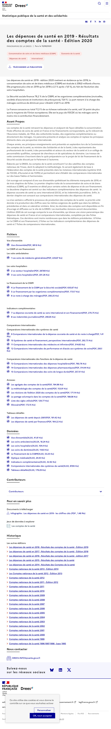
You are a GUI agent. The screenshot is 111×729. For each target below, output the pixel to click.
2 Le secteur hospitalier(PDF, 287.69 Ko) (30, 270)
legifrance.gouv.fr (87, 702)
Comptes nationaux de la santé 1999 (26, 639)
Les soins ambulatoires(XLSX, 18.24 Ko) (30, 441)
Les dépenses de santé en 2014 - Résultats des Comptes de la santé (42, 564)
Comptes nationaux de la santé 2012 (26, 577)
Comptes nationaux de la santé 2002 (27, 626)
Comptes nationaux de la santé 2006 (27, 608)
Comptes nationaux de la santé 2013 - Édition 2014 (33, 569)
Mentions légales (67, 714)
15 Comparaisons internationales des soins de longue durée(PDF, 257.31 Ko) (48, 371)
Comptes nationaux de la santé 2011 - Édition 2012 (33, 582)
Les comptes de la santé (23, 526)
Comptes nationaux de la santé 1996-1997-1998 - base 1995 (37, 643)
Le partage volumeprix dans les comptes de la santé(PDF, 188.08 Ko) (44, 396)
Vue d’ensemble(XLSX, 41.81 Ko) (27, 437)
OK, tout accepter (42, 715)
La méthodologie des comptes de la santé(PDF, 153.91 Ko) (39, 388)
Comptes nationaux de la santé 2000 (27, 634)
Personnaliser (44, 710)
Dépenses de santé (17, 58)
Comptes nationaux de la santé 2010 (26, 591)
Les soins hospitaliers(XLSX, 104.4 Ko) (29, 445)
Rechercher (99, 3)
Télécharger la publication (27, 67)
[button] (55, 492)
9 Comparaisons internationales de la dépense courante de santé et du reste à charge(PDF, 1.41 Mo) (55, 335)
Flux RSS (81, 714)
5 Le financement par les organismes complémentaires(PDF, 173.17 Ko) (45, 291)
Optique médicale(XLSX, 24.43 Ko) (28, 457)
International (37, 58)
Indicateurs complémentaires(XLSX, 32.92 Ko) (33, 461)
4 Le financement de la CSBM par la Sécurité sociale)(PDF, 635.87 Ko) (44, 287)
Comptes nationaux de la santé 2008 (27, 599)
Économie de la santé (70, 53)
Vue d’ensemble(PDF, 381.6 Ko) (26, 245)
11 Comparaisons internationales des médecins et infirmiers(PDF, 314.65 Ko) (48, 344)
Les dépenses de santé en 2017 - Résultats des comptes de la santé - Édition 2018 (48, 551)
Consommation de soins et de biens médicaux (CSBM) (32, 53)
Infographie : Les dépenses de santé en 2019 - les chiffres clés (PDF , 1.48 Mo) (48, 513)
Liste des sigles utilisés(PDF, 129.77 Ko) (30, 400)
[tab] (55, 492)
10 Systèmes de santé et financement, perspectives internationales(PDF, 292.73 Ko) (51, 340)
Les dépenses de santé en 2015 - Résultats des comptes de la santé (41, 560)
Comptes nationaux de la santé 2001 (26, 630)
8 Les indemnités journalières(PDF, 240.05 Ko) (33, 316)
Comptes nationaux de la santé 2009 (27, 595)
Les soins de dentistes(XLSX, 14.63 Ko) (30, 449)
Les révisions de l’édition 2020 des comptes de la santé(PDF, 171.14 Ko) (45, 392)
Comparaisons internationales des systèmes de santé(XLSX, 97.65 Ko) (45, 465)
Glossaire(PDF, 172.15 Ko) (23, 404)
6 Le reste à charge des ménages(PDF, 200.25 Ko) (35, 295)
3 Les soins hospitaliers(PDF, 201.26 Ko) (30, 274)
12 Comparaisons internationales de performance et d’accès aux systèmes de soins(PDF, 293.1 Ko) (54, 349)
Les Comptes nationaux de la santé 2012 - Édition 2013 (35, 573)
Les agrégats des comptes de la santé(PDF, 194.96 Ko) (37, 384)
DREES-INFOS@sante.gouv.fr (26, 658)
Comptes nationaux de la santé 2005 (27, 612)
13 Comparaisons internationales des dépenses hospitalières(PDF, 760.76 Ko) (48, 363)
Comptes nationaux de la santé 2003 (27, 621)
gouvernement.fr (65, 702)
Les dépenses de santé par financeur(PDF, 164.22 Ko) (37, 421)
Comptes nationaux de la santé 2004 (27, 617)
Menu (107, 3)
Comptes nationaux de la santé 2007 (27, 604)
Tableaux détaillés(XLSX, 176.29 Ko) (28, 470)
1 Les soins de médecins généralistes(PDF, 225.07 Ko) (36, 257)
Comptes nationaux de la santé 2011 (26, 586)
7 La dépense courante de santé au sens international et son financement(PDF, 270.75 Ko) (55, 312)
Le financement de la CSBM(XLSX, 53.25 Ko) (32, 453)
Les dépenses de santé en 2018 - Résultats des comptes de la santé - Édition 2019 (48, 547)
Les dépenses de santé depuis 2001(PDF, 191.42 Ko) (36, 417)
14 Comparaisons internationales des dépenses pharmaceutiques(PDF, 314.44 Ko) (50, 367)
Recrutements (93, 714)
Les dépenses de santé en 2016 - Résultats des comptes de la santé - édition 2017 (48, 556)
